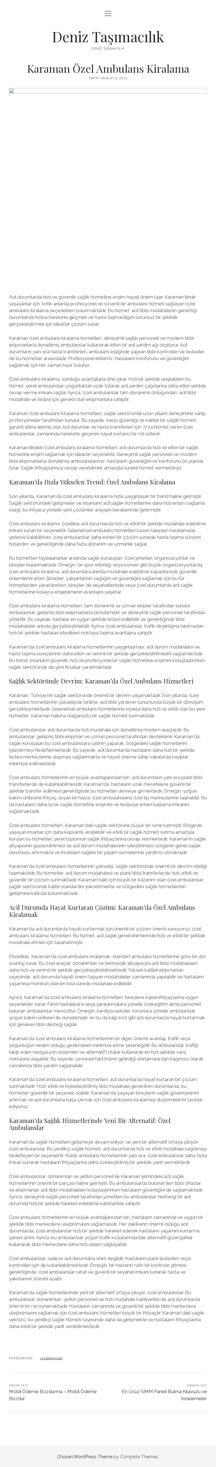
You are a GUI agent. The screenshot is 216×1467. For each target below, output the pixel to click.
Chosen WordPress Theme (84, 1456)
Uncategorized (51, 1358)
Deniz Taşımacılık (108, 36)
